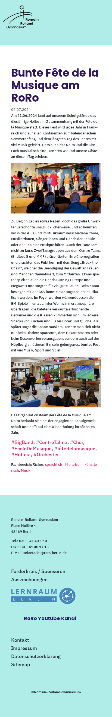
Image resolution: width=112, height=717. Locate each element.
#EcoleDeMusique (31, 448)
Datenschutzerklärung (36, 657)
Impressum (24, 648)
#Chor (76, 442)
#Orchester (46, 454)
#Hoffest (21, 454)
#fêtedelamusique (74, 448)
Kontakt (20, 640)
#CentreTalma (51, 442)
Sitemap (20, 665)
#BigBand (22, 442)
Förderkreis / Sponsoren (38, 572)
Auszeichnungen (29, 580)
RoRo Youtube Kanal (50, 618)
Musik (25, 470)
